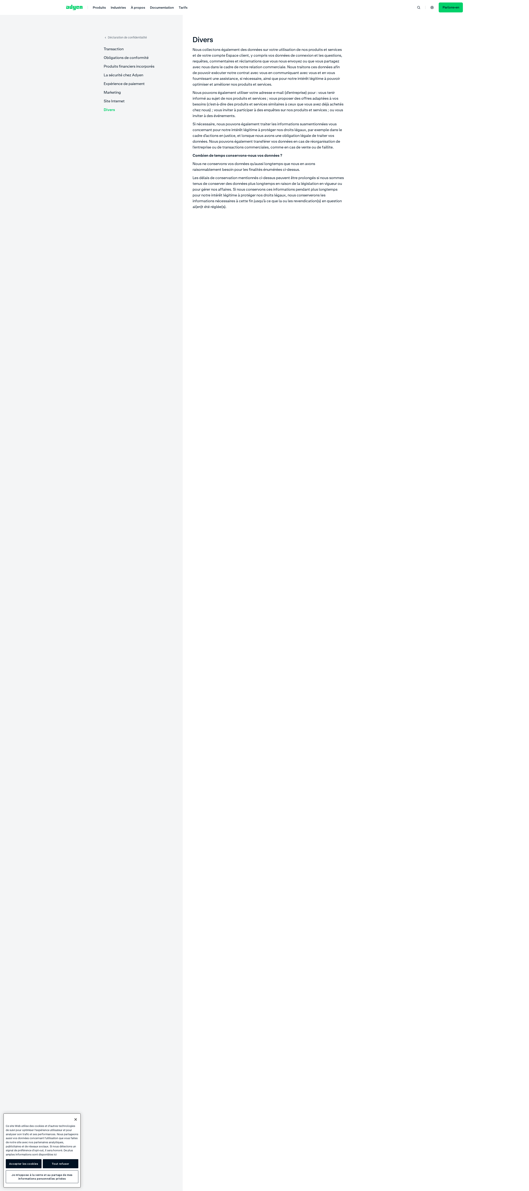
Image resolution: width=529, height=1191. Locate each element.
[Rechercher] (418, 7)
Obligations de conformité (126, 57)
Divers (109, 110)
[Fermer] (75, 1119)
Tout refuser (60, 1163)
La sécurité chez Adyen (123, 75)
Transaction (114, 49)
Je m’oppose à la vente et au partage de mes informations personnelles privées (42, 1176)
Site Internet (114, 101)
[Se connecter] (432, 7)
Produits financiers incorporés (129, 66)
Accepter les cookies (23, 1163)
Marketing (112, 92)
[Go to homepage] (74, 7)
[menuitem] (99, 7)
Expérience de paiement (124, 83)
